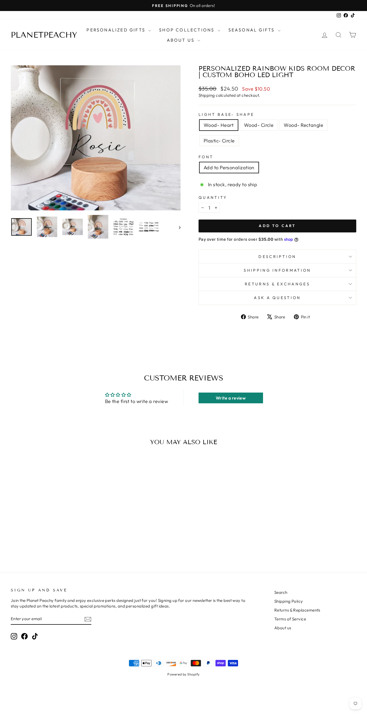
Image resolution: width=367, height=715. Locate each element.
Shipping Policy (288, 601)
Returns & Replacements (297, 610)
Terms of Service (290, 618)
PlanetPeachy (44, 35)
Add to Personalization (229, 167)
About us (282, 627)
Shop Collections (187, 30)
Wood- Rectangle (303, 125)
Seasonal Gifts (252, 30)
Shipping (207, 95)
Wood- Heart (219, 125)
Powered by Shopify (183, 674)
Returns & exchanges (277, 284)
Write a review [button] (231, 398)
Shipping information (277, 270)
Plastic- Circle (219, 141)
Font (206, 157)
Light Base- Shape (226, 114)
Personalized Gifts (117, 30)
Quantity (213, 197)
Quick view (52, 513)
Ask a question (277, 297)
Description (277, 256)
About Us (181, 40)
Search (280, 592)
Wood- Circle (259, 125)
